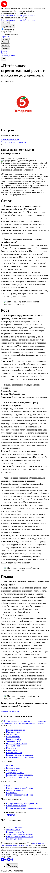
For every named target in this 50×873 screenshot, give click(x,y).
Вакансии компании (10, 140)
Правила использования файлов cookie (18, 20)
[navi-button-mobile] (3, 59)
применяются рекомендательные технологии (22, 844)
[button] (4, 51)
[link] (5, 45)
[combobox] (12, 866)
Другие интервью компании (13, 142)
